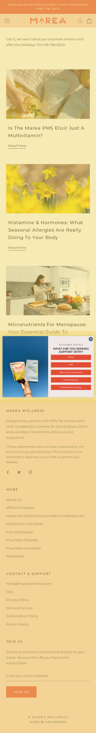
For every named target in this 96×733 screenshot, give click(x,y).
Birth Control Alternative (70, 372)
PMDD (71, 357)
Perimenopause (70, 379)
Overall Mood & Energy (70, 387)
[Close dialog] (91, 339)
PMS (71, 365)
